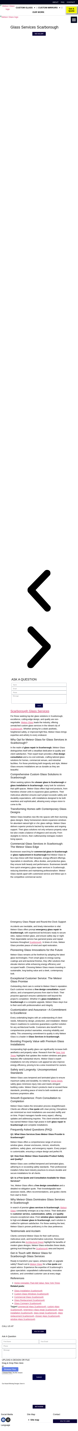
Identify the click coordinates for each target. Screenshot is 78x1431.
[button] (74, 20)
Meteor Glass (27, 722)
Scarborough (16, 729)
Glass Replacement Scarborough (29, 1300)
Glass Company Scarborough (27, 1303)
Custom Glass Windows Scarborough (31, 1294)
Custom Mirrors (48, 7)
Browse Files (10, 1369)
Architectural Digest (35, 1242)
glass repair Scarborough (45, 1313)
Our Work (38, 12)
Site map (34, 1420)
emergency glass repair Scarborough (40, 1309)
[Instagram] (8, 1419)
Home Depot (56, 1081)
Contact (71, 2)
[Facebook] (3, 1419)
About (55, 2)
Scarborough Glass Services (29, 711)
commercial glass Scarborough (32, 1306)
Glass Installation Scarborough (28, 1291)
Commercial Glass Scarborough (29, 1297)
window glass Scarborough (22, 1319)
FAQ (62, 2)
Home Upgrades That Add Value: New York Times (37, 1283)
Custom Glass (24, 7)
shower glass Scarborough (47, 1316)
